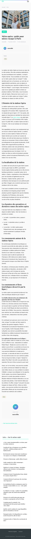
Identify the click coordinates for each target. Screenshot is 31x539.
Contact (20, 531)
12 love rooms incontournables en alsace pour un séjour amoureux (15, 443)
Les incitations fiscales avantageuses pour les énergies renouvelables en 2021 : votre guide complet (15, 485)
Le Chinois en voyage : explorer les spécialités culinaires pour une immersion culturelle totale (15, 492)
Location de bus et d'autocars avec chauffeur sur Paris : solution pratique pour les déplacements (14, 449)
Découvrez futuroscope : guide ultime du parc (15, 459)
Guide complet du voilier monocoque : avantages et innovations (13, 463)
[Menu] (27, 1)
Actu (8, 7)
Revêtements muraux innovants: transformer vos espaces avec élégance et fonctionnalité (15, 454)
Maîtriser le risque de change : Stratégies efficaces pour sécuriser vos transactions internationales (14, 469)
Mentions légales (13, 531)
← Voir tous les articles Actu (9, 423)
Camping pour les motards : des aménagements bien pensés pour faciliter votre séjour (14, 504)
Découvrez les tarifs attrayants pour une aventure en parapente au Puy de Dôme (13, 498)
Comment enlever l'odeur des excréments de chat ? (15, 519)
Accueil (3, 7)
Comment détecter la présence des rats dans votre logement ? (15, 479)
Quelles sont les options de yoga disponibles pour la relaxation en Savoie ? (15, 509)
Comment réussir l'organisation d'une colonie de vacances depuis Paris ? (15, 474)
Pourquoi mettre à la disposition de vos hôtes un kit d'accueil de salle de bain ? (15, 514)
